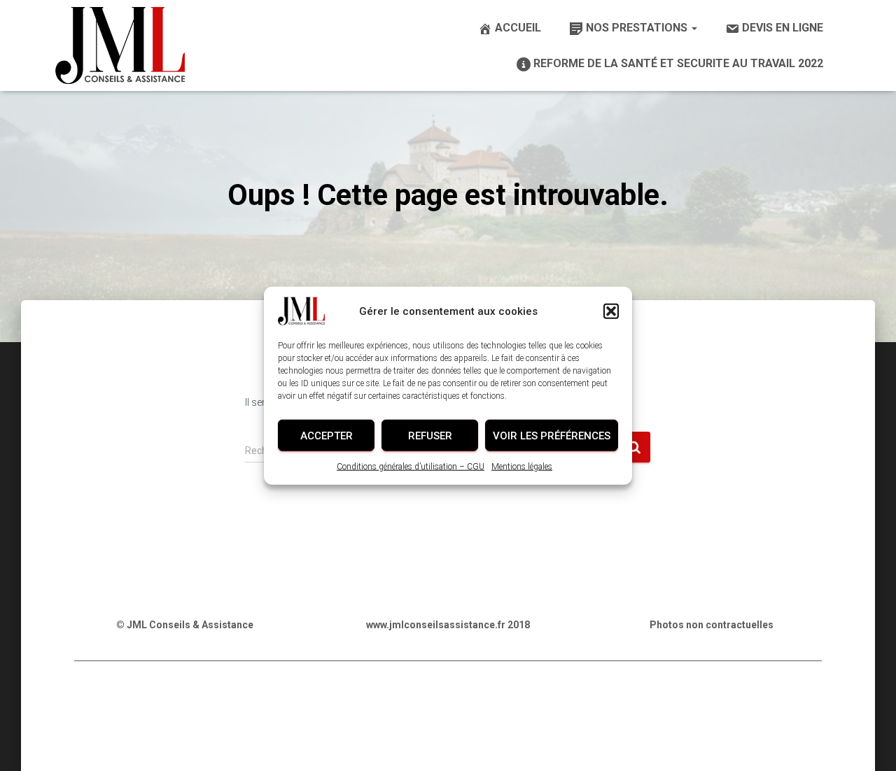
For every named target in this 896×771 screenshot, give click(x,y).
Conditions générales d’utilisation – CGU (410, 467)
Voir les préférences (551, 435)
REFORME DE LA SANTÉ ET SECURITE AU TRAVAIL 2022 (678, 63)
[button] (611, 311)
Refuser (430, 435)
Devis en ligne (782, 27)
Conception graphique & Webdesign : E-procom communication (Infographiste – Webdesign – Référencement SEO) (448, 741)
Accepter (326, 435)
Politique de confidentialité (293, 706)
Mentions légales (521, 467)
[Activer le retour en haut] (868, 743)
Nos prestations (638, 27)
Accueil (518, 27)
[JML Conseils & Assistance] (120, 45)
